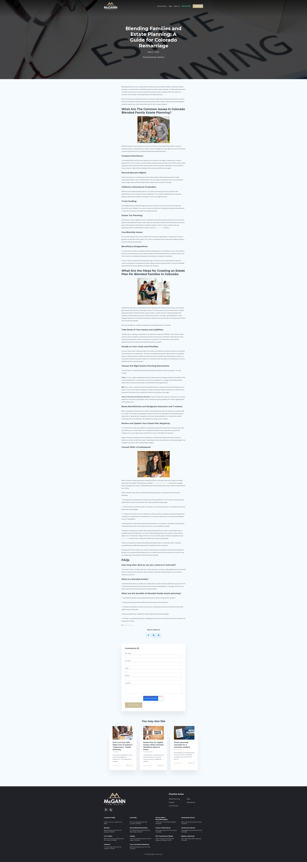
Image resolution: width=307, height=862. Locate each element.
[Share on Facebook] (159, 635)
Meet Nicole (191, 802)
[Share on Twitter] (148, 635)
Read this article (117, 765)
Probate (171, 802)
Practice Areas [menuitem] (161, 6)
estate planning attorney (160, 483)
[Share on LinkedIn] (153, 635)
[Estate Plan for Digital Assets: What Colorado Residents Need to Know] (153, 733)
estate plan (125, 538)
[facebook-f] (106, 810)
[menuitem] (186, 6)
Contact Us (198, 6)
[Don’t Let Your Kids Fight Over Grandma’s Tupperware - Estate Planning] (123, 733)
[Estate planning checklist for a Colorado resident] (184, 733)
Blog (188, 799)
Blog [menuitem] (170, 6)
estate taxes (159, 228)
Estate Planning (128, 625)
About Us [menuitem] (177, 6)
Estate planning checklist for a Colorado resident (182, 744)
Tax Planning (173, 806)
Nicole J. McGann (157, 57)
